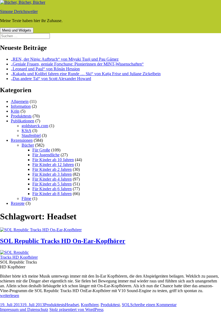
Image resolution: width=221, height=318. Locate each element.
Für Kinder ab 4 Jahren (52, 179)
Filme (26, 198)
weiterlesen (9, 295)
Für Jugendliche (46, 155)
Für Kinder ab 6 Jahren (52, 188)
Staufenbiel (31, 135)
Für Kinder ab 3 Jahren (52, 174)
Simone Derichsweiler (19, 11)
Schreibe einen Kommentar (153, 304)
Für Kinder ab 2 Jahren (52, 169)
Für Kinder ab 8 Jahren (52, 193)
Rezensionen (22, 140)
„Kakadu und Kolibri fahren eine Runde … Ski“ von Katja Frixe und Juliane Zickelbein (86, 73)
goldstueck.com (35, 125)
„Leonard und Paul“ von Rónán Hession (45, 69)
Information (21, 106)
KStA (26, 130)
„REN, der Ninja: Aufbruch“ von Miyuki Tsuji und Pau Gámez (65, 59)
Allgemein (20, 101)
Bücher (28, 145)
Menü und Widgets (16, 30)
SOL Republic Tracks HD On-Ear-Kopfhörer (62, 240)
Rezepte (18, 203)
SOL (126, 304)
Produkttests (21, 116)
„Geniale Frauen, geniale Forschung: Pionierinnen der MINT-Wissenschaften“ (77, 64)
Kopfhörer (89, 304)
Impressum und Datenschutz (24, 309)
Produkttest (110, 304)
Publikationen (22, 121)
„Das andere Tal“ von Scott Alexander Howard (51, 78)
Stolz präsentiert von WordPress (76, 309)
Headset (72, 304)
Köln (15, 111)
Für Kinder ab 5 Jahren (52, 184)
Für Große (41, 150)
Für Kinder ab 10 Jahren (53, 159)
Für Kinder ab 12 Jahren (53, 164)
